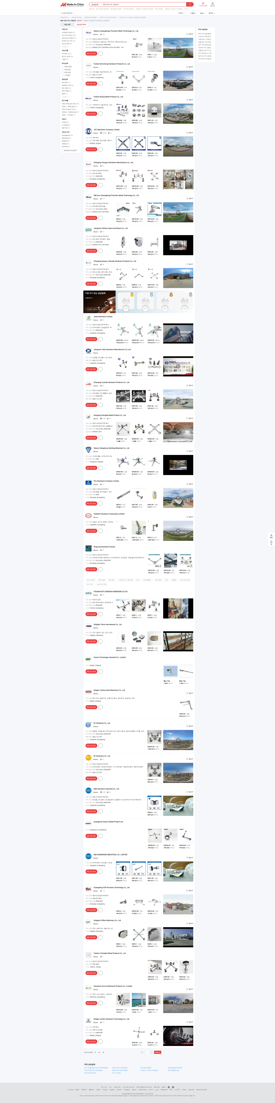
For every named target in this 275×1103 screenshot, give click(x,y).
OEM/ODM (68, 67)
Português (127, 1089)
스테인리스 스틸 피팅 (125, 580)
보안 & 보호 (67, 44)
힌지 (137, 580)
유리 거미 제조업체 (204, 34)
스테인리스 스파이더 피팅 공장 (149, 1070)
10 (95, 1052)
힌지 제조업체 (159, 9)
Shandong (66, 138)
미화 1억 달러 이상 (69, 109)
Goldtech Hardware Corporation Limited (109, 514)
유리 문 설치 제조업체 (102, 9)
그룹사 (65, 59)
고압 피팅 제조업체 (145, 1068)
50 (103, 1052)
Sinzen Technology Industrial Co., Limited (110, 657)
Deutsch (119, 1089)
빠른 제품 (157, 1087)
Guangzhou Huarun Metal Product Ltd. (108, 822)
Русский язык (143, 1089)
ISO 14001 (66, 88)
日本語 (98, 1089)
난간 (166, 580)
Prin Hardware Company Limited (106, 481)
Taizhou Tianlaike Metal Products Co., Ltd (110, 953)
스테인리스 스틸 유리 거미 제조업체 (210, 39)
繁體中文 (91, 1089)
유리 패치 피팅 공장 (90, 1073)
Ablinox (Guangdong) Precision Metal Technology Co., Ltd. (116, 31)
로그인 (212, 6)
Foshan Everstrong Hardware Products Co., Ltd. (112, 64)
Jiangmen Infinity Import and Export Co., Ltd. (111, 228)
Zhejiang (66, 141)
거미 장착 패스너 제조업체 (207, 53)
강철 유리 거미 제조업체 (206, 42)
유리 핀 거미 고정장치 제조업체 (208, 56)
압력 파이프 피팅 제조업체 (119, 1070)
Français (105, 1089)
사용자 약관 (117, 1087)
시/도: (87, 77)
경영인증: (89, 47)
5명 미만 (66, 128)
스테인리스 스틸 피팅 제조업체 (144, 9)
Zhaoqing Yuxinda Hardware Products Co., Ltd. (112, 382)
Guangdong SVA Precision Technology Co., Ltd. (112, 887)
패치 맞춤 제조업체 (115, 9)
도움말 (192, 13)
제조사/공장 (67, 56)
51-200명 (66, 125)
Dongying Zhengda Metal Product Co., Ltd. (110, 415)
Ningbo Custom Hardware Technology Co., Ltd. (112, 1019)
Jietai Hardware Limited (103, 316)
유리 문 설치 (91, 580)
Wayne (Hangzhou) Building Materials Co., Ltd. (112, 448)
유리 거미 (90, 584)
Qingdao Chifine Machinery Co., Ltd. (107, 920)
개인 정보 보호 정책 (128, 1087)
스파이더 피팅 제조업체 (206, 36)
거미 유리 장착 (185, 580)
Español (112, 1089)
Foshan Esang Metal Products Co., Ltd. (108, 97)
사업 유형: (89, 39)
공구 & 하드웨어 (69, 35)
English (77, 1089)
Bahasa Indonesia (201, 1089)
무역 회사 (66, 54)
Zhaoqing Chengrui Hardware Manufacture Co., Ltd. (114, 162)
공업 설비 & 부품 (69, 38)
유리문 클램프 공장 (173, 1070)
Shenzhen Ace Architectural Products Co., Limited (113, 986)
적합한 (174, 580)
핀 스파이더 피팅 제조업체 (207, 59)
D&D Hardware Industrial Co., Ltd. (106, 789)
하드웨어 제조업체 (128, 9)
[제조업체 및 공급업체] (72, 4)
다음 (156, 1052)
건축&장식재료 (68, 32)
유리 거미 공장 (116, 1073)
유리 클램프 (147, 580)
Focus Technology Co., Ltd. (140, 1094)
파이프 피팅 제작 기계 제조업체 (93, 1070)
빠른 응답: (89, 75)
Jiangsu (65, 144)
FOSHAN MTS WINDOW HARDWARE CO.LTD (111, 591)
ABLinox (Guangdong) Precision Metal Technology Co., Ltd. (116, 195)
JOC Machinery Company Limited (106, 129)
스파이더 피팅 (101, 584)
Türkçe (184, 1089)
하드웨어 (112, 580)
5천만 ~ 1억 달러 (68, 115)
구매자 (180, 13)
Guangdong (67, 135)
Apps (201, 13)
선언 (110, 1087)
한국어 (151, 1089)
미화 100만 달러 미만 (70, 104)
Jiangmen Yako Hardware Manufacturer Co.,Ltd (112, 349)
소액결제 (67, 75)
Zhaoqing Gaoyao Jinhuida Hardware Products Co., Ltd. (115, 261)
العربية (157, 1089)
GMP (64, 94)
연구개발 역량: (90, 45)
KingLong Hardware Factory (104, 547)
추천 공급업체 (203, 29)
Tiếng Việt (191, 1089)
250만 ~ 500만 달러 (69, 106)
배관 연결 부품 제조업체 (175, 1068)
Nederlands (164, 1089)
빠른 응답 (67, 69)
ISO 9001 (66, 82)
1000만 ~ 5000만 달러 (70, 112)
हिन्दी (171, 1089)
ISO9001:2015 (68, 85)
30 (99, 1052)
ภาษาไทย (177, 1089)
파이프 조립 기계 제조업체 (119, 1068)
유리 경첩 (158, 580)
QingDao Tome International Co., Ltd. (108, 624)
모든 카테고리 (67, 13)
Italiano (134, 1089)
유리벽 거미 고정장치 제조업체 (208, 48)
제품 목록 (67, 24)
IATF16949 (66, 91)
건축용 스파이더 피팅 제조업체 (208, 50)
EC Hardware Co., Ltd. (102, 723)
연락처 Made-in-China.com (144, 1087)
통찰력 (164, 1087)
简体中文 (84, 1089)
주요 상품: (89, 42)
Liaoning (66, 146)
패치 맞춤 (102, 580)
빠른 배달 (67, 72)
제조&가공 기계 (68, 41)
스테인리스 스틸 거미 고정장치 (173, 9)
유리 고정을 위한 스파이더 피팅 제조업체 (96, 1068)
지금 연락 (92, 53)
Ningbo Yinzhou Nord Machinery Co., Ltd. (109, 690)
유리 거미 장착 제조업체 (206, 45)
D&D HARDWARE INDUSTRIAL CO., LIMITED (110, 854)
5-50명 (65, 122)
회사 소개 (104, 1087)
